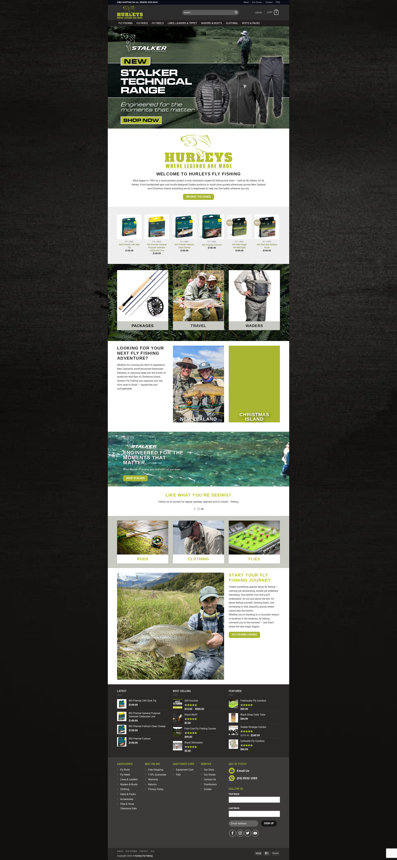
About (246, 2)
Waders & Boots (211, 23)
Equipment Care (184, 769)
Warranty (153, 779)
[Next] (279, 237)
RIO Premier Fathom (212, 245)
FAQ (278, 2)
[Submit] (236, 12)
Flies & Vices (127, 803)
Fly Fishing (126, 23)
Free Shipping (155, 769)
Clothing (232, 23)
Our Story (209, 769)
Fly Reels (158, 23)
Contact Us (210, 779)
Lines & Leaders (129, 779)
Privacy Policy (155, 789)
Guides (208, 789)
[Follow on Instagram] (198, 509)
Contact (268, 2)
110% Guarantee (157, 774)
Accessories (126, 799)
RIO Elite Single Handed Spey (239, 246)
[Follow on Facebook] (194, 509)
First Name (234, 794)
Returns (152, 784)
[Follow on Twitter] (247, 833)
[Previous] (117, 237)
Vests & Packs (251, 23)
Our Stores (257, 2)
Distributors (210, 784)
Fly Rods (142, 23)
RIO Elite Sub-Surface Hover (267, 246)
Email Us (243, 770)
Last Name (234, 808)
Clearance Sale (128, 808)
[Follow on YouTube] (202, 509)
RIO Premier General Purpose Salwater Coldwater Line (157, 247)
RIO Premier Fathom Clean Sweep (184, 246)
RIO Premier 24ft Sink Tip (129, 246)
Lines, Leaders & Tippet (182, 23)
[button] (258, 12)
